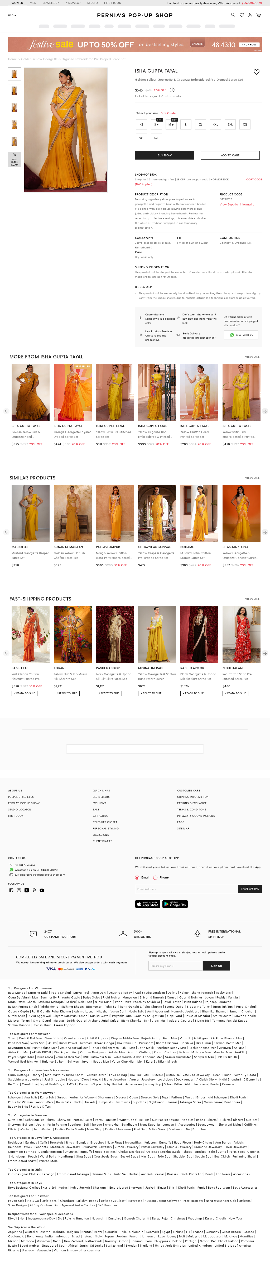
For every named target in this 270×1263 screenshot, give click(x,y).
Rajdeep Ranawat (218, 1001)
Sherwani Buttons (20, 1124)
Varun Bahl (118, 1011)
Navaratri (99, 1218)
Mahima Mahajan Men (195, 1052)
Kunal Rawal (68, 1043)
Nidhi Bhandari (230, 1079)
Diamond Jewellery (208, 1147)
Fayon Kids (16, 1200)
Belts (212, 1151)
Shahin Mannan (19, 1025)
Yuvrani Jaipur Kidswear (163, 1200)
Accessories (187, 1124)
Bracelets (57, 1142)
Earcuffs (165, 1142)
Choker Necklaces (131, 1151)
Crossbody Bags (106, 1156)
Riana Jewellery (115, 1079)
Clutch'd (157, 1075)
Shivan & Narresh (152, 997)
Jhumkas (71, 1151)
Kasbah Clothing (139, 1052)
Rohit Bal (111, 1006)
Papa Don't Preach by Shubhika (137, 1001)
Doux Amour (185, 1079)
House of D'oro (78, 1079)
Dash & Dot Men (30, 1038)
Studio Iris (202, 1020)
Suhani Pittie (173, 1084)
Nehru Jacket (34, 1119)
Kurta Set (120, 1174)
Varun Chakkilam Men (127, 1061)
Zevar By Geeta (245, 1075)
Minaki (96, 1079)
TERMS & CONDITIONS (191, 809)
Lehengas (15, 1097)
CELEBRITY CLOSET (105, 822)
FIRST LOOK (112, 2)
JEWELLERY (51, 2)
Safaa (114, 1020)
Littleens (245, 1200)
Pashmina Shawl (244, 1156)
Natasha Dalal (38, 992)
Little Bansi (49, 1200)
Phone (164, 877)
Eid (60, 1218)
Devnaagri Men (19, 1047)
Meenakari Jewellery (65, 1147)
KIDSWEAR (73, 2)
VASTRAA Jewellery (196, 1075)
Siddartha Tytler (198, 1006)
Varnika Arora (96, 1075)
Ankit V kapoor (98, 1038)
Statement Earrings (22, 1151)
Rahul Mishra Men (68, 1057)
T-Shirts (224, 1119)
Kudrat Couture (165, 1052)
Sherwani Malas (230, 1124)
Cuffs (43, 1142)
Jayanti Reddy (215, 997)
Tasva (12, 1038)
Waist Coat (127, 1119)
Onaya (172, 997)
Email (145, 877)
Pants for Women (20, 1102)
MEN (33, 2)
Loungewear (207, 1124)
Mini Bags (148, 1156)
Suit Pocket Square (165, 1119)
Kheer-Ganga (104, 1043)
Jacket (150, 1187)
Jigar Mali (159, 1020)
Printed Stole (48, 1161)
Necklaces (15, 1142)
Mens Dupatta (150, 1124)
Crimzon (228, 1084)
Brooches (199, 1129)
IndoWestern (43, 1129)
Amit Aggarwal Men (74, 1047)
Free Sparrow (193, 1200)
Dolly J (172, 992)
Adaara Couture (180, 1020)
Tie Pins (143, 1119)
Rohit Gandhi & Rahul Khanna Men (138, 1057)
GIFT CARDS (101, 815)
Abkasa (239, 1047)
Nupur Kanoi (103, 1001)
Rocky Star (224, 992)
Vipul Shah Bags (52, 1084)
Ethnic (12, 1129)
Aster (216, 1075)
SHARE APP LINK (250, 888)
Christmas (178, 1218)
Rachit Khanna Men (202, 1047)
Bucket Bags (129, 1156)
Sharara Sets (150, 1097)
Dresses (121, 1097)
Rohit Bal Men (18, 1043)
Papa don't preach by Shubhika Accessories (110, 1084)
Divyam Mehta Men (125, 1038)
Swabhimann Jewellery (25, 1079)
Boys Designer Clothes (24, 1187)
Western (25, 1129)
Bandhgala (129, 1124)
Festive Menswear (118, 1129)
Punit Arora (45, 1057)
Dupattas (139, 1102)
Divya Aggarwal (39, 1015)
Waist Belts (48, 1156)
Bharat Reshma (167, 1043)
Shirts (51, 1119)
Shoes (188, 1151)
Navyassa (135, 1200)
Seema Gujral (174, 1006)
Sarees (62, 1097)
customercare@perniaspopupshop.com (40, 874)
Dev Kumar (203, 1043)
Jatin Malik (146, 1047)
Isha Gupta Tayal (156, 70)
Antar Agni (99, 992)
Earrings (31, 1142)
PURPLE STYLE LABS (21, 796)
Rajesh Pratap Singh (22, 1006)
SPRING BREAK (227, 1057)
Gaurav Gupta (18, 1011)
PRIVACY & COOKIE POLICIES (196, 815)
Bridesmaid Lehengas (212, 1097)
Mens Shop (95, 1129)
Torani (25, 1020)
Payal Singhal (245, 1006)
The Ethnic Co (127, 1043)
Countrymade (74, 1038)
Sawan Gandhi (245, 1015)
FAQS (180, 822)
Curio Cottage (18, 1075)
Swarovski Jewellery (97, 1147)
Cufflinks (250, 1124)
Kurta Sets (47, 1097)
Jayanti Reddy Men (95, 1061)
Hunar (227, 1075)
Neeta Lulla (136, 1011)
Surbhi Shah (16, 1015)
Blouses (172, 1102)
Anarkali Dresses (152, 1174)
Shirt (172, 1187)
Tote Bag (164, 1156)
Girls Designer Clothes (24, 1174)
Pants (99, 1119)
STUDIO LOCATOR (19, 809)
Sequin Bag (203, 1156)
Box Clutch (222, 1156)
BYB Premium (107, 1205)
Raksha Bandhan (77, 1218)
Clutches (253, 1151)
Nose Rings (114, 1142)
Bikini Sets (63, 1102)
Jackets (89, 1102)
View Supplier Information (238, 204)
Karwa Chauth (215, 1218)
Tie (188, 1129)
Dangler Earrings (50, 1151)
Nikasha (102, 1011)
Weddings (195, 1218)
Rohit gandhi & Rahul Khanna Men (218, 1038)
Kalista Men (117, 1052)
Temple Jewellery (179, 1147)
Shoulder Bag (182, 1156)
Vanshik (185, 1038)
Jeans (40, 1124)
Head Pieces (182, 1142)
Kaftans (176, 1097)
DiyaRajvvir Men (66, 1052)
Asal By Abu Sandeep (150, 992)
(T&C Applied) (143, 184)
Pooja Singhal (61, 992)
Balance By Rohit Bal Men (60, 1061)
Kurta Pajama (57, 1124)
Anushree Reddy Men (171, 1047)
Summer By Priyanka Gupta (60, 997)
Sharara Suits (101, 1174)
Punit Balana (193, 1001)
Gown (133, 1097)
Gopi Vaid (174, 1015)
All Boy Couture (41, 1205)
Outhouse (173, 1075)
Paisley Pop (153, 1084)
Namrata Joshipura (185, 1011)
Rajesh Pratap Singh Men (159, 1038)
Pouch (32, 1156)
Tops (165, 1097)
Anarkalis (30, 1097)
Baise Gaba (91, 997)
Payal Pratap (172, 1001)
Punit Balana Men (44, 1047)
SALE (96, 809)
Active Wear (157, 1129)
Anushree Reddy (120, 992)
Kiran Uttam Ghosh (22, 1001)
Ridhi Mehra (111, 997)
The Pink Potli (139, 1075)
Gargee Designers (93, 1052)
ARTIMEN (225, 1047)
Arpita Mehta (222, 1015)
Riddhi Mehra (49, 1006)
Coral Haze (30, 1084)
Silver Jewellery (236, 1147)
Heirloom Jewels (20, 1147)
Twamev (86, 1043)
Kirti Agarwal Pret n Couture (75, 1205)
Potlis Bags (237, 1151)
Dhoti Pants (238, 1097)
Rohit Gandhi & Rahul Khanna (141, 1006)
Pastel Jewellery (152, 1147)
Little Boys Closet (113, 1200)
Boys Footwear (219, 1187)
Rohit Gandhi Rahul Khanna (51, 1011)
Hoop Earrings (105, 1151)
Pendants (41, 1147)
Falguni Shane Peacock (196, 992)
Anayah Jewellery (142, 1079)
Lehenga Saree (190, 1102)
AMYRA (71, 1084)
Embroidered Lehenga (73, 1174)
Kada (177, 1151)
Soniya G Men (204, 1057)
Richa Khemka (131, 1020)
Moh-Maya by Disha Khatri (64, 1075)
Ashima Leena (84, 1011)
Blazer (161, 1187)
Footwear (176, 1129)
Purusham (146, 1043)
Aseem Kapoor (64, 1025)
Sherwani (64, 1119)
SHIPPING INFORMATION (193, 796)
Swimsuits (122, 1102)
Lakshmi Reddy (87, 1200)
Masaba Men (223, 1052)
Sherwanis (105, 1097)
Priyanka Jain (122, 1015)
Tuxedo (97, 1124)
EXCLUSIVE (100, 803)
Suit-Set (251, 1119)
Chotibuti (67, 1200)
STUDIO (92, 2)
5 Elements (251, 1079)
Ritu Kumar (94, 1006)
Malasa (59, 1020)
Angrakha (112, 1124)
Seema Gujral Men (178, 1057)
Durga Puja (160, 1218)
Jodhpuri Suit (79, 1124)
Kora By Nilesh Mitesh (161, 1061)
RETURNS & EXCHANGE (191, 803)
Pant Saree (232, 1102)
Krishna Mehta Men (227, 1043)
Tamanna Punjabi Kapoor (230, 1020)
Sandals (200, 1151)
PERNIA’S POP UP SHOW (24, 803)
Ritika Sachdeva (196, 1084)
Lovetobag (165, 1079)
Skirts (77, 1102)
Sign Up (216, 965)
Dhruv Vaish (53, 1038)
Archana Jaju (98, 1020)
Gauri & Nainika (190, 997)
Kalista (233, 997)
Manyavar (130, 997)
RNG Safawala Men (97, 1057)
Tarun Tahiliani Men (105, 1047)
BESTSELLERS (101, 796)
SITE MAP (183, 828)
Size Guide (168, 113)
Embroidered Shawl (22, 1161)
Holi (22, 1218)
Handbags (18, 1156)
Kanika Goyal (99, 1015)
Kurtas (78, 1119)
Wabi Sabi (38, 1043)
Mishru (71, 1001)
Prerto (214, 1084)
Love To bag (118, 1075)
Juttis (222, 1151)
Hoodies (188, 1119)
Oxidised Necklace (159, 1151)
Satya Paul (81, 992)
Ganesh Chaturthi (136, 1218)
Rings (70, 1142)
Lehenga (48, 1174)
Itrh (146, 1020)
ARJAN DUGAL (41, 1052)
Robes (200, 1119)
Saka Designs (17, 1205)
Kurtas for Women (82, 1097)
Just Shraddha (54, 1079)
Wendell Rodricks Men (24, 1061)
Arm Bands (223, 1142)
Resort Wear (44, 1102)
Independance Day (41, 1218)
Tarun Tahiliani (223, 1006)
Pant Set (140, 1129)
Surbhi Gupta (76, 1020)
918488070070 (252, 3)
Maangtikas (133, 1142)
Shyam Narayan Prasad (71, 1015)
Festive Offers (41, 1106)
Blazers (238, 1119)
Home (12, 59)
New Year (235, 1218)
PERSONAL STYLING (106, 828)
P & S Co (33, 1200)
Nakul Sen (85, 1001)
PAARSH (240, 1052)
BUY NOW (165, 155)
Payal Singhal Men (21, 1057)
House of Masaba (197, 1015)
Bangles (82, 1142)
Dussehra (114, 1218)
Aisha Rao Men (18, 1052)
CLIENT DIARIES (103, 841)
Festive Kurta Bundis (69, 1129)
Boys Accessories (245, 1187)
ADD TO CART (230, 155)
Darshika (187, 1043)
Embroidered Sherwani (126, 1187)
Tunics (189, 1097)
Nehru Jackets (80, 1187)
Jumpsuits (105, 1102)
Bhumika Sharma (214, 1011)
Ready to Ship (18, 1106)
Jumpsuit (169, 1124)
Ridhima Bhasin (72, 1006)
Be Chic (13, 1084)
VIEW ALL (252, 356)
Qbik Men (128, 1047)
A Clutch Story (206, 1079)
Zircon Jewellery (126, 1147)
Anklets (239, 1142)
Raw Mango (17, 992)
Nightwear (156, 1102)
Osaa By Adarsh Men (23, 997)
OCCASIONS (101, 834)
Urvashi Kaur (42, 1025)
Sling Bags (83, 1156)
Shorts (212, 1119)
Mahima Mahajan (51, 1001)
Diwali (12, 1218)
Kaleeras (150, 1142)
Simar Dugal (42, 1020)
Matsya (13, 1020)
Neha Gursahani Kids (221, 1200)
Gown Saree (213, 1102)
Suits (88, 1119)
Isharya (37, 1075)
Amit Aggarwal (158, 1011)
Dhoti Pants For (192, 1174)
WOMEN (17, 2)
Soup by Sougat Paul (149, 1015)
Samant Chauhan (241, 1011)
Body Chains (203, 1142)
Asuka (52, 1043)
